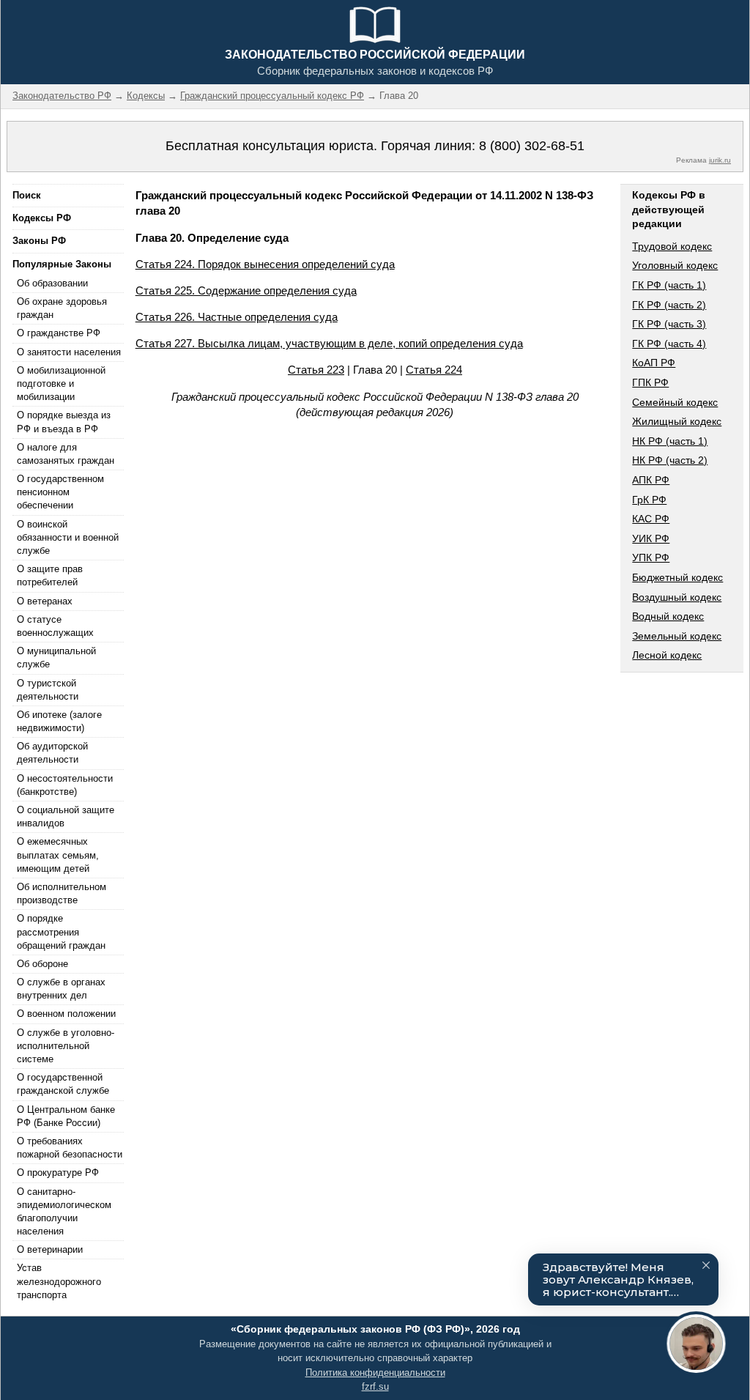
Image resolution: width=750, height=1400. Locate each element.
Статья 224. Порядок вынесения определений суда (265, 264)
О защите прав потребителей (50, 575)
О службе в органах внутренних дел (61, 989)
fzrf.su (375, 1386)
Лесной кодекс (667, 655)
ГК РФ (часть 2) (669, 305)
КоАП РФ (653, 362)
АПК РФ (650, 480)
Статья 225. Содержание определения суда (246, 290)
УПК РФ (650, 557)
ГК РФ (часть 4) (669, 343)
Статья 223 (316, 369)
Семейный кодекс (675, 402)
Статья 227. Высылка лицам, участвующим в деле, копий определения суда (329, 343)
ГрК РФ (649, 499)
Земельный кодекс (676, 636)
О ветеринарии (50, 1249)
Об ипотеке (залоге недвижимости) (59, 721)
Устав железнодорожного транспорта (59, 1281)
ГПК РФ (650, 382)
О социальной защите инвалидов (65, 816)
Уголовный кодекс (675, 265)
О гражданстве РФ (58, 332)
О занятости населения (69, 352)
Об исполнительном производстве (61, 893)
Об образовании (52, 283)
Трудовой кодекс (672, 246)
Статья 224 (434, 369)
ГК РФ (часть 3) (669, 324)
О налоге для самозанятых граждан (65, 454)
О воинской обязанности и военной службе (68, 537)
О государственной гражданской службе (63, 1084)
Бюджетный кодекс (677, 577)
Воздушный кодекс (676, 597)
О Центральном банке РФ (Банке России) (66, 1116)
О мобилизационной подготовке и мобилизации (61, 383)
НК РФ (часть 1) (670, 441)
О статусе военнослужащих (55, 626)
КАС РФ (650, 519)
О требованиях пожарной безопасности (69, 1148)
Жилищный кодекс (676, 421)
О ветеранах (45, 601)
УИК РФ (650, 538)
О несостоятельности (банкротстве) (65, 785)
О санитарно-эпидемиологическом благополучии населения (64, 1211)
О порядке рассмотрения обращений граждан (61, 931)
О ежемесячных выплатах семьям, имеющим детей (58, 854)
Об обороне (42, 963)
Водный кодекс (668, 616)
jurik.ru (720, 160)
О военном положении (66, 1013)
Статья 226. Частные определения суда (236, 317)
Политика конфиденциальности (375, 1372)
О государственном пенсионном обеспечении (60, 492)
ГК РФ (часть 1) (669, 285)
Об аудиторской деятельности (52, 753)
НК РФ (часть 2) (670, 460)
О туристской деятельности (47, 690)
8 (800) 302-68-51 (531, 145)
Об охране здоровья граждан (62, 308)
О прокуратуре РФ (58, 1172)
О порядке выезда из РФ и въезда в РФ (64, 422)
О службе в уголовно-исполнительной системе (65, 1045)
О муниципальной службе (56, 657)
